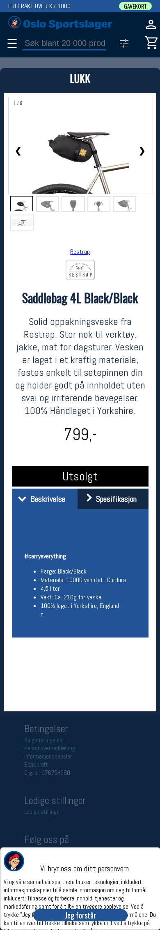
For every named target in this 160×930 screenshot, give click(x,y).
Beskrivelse (45, 499)
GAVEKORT (135, 6)
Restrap (80, 251)
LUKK (80, 78)
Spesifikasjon (114, 499)
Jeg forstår (80, 915)
